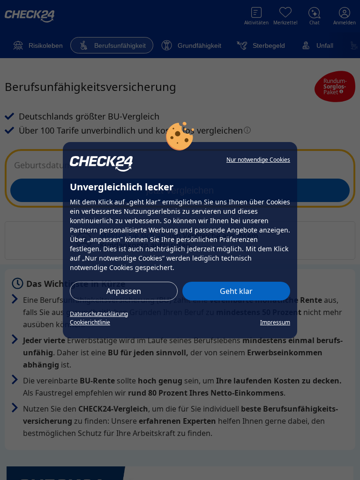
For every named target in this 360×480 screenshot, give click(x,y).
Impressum (275, 322)
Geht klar (236, 291)
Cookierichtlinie (90, 322)
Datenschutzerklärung (99, 314)
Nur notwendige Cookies (258, 159)
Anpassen (123, 291)
